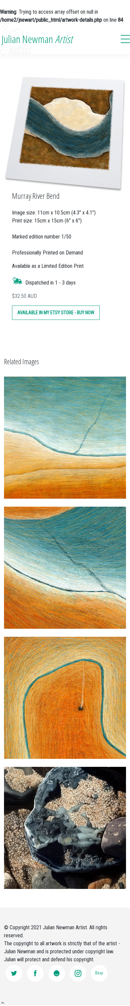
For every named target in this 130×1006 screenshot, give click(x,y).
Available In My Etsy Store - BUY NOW (55, 312)
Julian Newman (37, 39)
